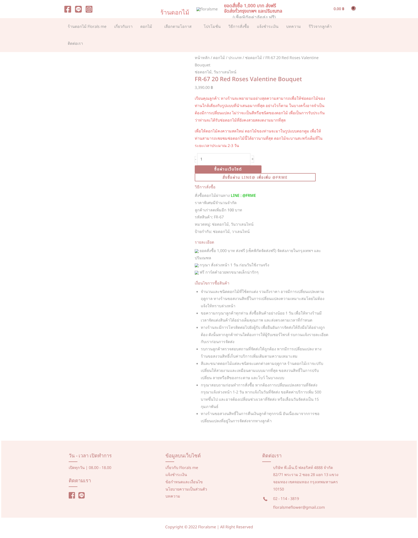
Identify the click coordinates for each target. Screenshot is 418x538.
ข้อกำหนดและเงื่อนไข (184, 482)
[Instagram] (89, 9)
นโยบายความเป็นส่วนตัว (186, 489)
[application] (154, 26)
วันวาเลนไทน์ (225, 72)
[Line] (78, 9)
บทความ (172, 496)
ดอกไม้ (219, 58)
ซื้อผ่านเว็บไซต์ (228, 169)
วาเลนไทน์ (241, 232)
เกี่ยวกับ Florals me (181, 468)
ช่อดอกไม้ (253, 58)
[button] (324, 9)
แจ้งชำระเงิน (176, 475)
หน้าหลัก (202, 58)
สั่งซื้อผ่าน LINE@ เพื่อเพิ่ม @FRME (255, 177)
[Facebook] (68, 9)
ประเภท (235, 58)
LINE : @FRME (243, 196)
